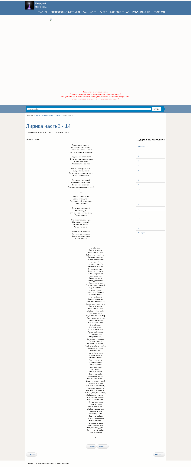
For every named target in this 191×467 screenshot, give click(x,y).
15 (139, 214)
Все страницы (143, 233)
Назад (92, 446)
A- (164, 120)
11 (138, 194)
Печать (73, 133)
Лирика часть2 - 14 (48, 126)
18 (139, 228)
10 (139, 190)
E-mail (78, 133)
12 (139, 199)
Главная (37, 116)
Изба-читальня (47, 116)
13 (139, 204)
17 (139, 223)
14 (139, 209)
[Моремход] (36, 4)
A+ (159, 120)
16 (139, 218)
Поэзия (57, 116)
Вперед (102, 446)
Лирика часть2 (143, 146)
